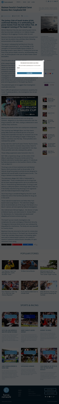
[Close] (43, 61)
